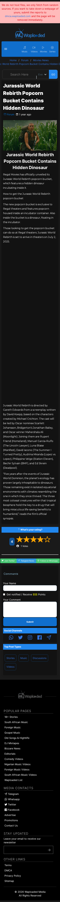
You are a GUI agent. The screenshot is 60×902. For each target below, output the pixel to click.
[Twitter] (20, 638)
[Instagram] (30, 638)
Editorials (9, 753)
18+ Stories (11, 716)
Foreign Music (12, 727)
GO (53, 74)
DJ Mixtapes (11, 743)
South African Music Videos (20, 774)
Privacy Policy (12, 875)
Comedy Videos (13, 759)
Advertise (10, 815)
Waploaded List (13, 780)
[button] (6, 49)
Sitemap (9, 880)
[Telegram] (49, 638)
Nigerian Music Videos (17, 764)
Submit (30, 622)
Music (23, 658)
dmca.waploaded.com (18, 16)
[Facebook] (39, 638)
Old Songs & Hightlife (16, 737)
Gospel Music (12, 732)
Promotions (11, 820)
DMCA (8, 870)
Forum (10, 114)
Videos (10, 666)
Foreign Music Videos (16, 769)
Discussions (39, 658)
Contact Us (11, 825)
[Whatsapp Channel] (11, 638)
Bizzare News (12, 748)
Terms (8, 865)
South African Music (16, 722)
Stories (10, 658)
